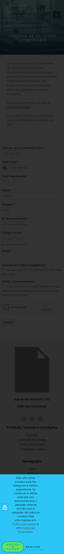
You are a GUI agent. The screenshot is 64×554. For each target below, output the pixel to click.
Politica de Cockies (24, 524)
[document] (32, 277)
